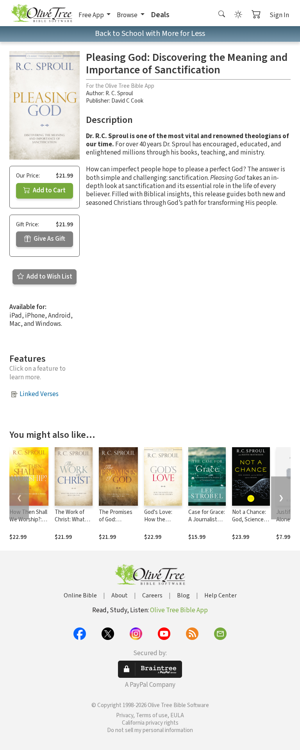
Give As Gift (48, 238)
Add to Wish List (48, 276)
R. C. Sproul (119, 93)
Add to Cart (49, 190)
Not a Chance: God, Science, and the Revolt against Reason (251, 523)
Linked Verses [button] (39, 394)
